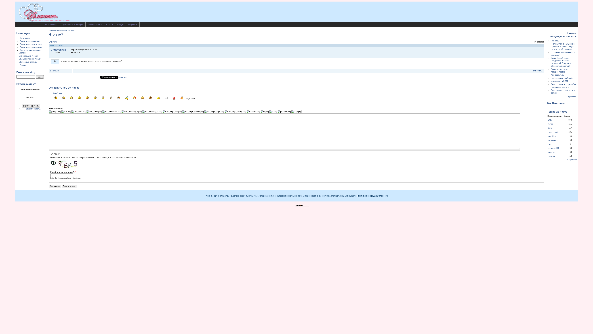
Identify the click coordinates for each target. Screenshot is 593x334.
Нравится (122, 77)
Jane (550, 128)
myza (550, 124)
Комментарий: (56, 108)
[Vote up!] (55, 66)
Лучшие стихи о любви (30, 59)
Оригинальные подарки (72, 25)
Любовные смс (95, 25)
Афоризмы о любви (28, 56)
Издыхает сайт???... (560, 81)
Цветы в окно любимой (561, 78)
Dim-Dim (552, 136)
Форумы (60, 30)
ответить (537, 71)
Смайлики (57, 93)
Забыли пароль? (33, 109)
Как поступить (557, 75)
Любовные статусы (28, 62)
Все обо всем (69, 30)
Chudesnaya (58, 49)
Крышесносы (51, 25)
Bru (549, 144)
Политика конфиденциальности (373, 196)
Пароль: (31, 97)
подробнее (571, 96)
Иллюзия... (553, 140)
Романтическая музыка (30, 41)
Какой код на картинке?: (63, 172)
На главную (24, 38)
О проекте (132, 25)
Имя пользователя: (31, 89)
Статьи (109, 25)
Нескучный (553, 132)
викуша (551, 156)
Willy (550, 120)
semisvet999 (553, 148)
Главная (52, 30)
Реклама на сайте (348, 196)
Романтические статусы (30, 44)
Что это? (555, 41)
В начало (54, 71)
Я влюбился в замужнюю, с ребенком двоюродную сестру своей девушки (563, 46)
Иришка (551, 152)
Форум (120, 25)
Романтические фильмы (30, 47)
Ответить (53, 42)
